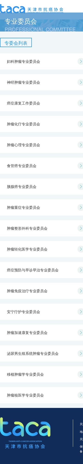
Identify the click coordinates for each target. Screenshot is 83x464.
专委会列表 (15, 42)
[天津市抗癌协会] (31, 8)
